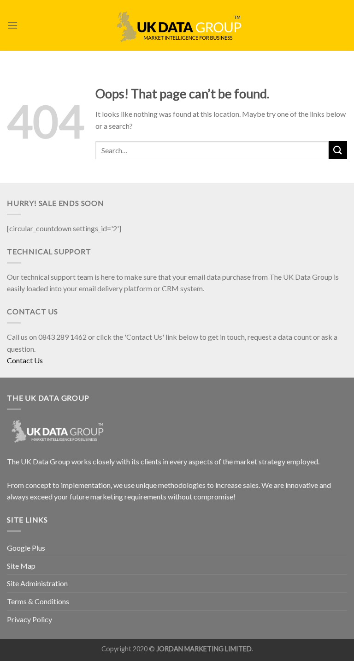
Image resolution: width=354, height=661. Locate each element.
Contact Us (25, 360)
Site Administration (37, 583)
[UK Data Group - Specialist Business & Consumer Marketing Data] (177, 25)
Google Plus (26, 547)
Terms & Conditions (38, 601)
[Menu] (12, 25)
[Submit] (338, 150)
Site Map (21, 565)
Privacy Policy (29, 619)
